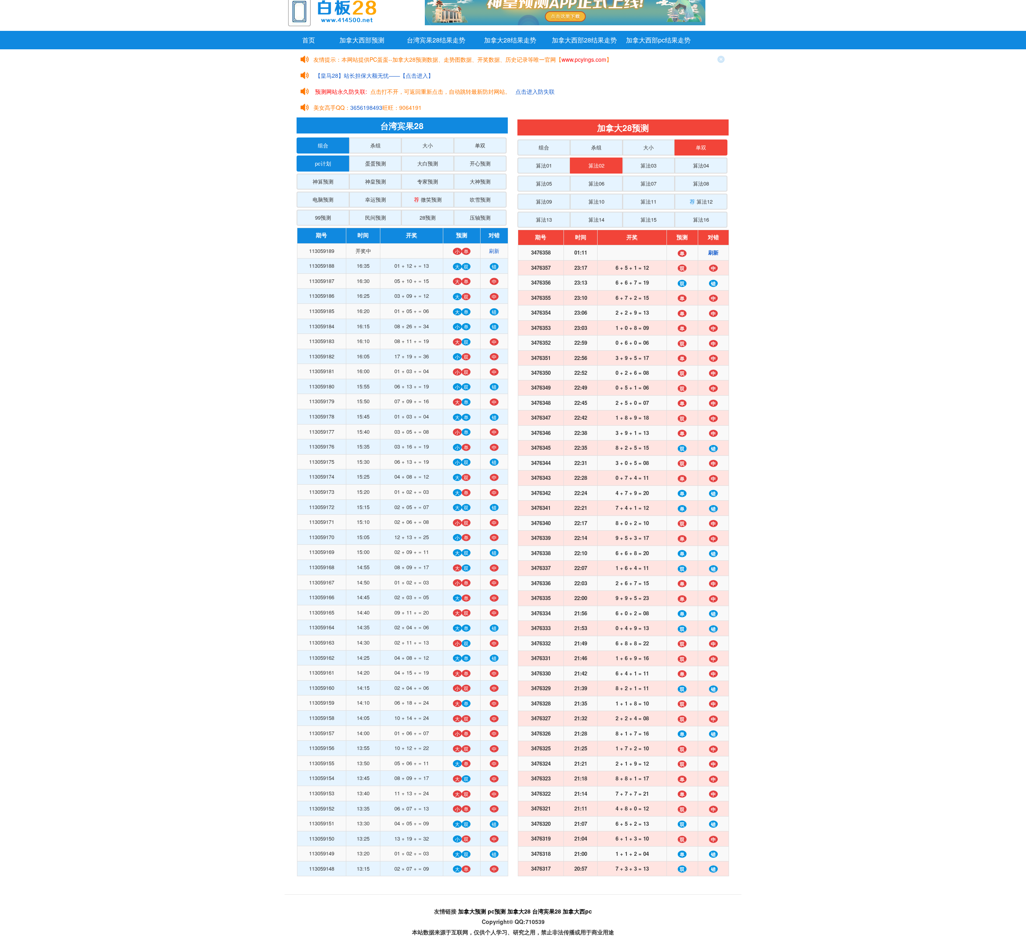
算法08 (701, 183)
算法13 (544, 219)
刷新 (494, 251)
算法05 (544, 183)
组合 (323, 145)
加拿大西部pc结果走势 (658, 39)
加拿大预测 (472, 911)
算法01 (544, 165)
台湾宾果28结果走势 (436, 39)
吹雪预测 (480, 199)
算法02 (596, 165)
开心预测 (480, 163)
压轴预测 (480, 217)
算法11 (648, 201)
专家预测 (427, 181)
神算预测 (323, 181)
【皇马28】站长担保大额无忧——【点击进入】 (374, 75)
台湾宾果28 (546, 911)
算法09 (544, 201)
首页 (308, 39)
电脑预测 (323, 199)
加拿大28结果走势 (510, 39)
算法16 (701, 219)
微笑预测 (428, 199)
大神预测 (480, 181)
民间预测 (375, 217)
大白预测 (427, 163)
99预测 (323, 217)
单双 (480, 145)
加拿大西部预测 (361, 39)
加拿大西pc (577, 911)
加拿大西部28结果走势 (584, 39)
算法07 (648, 183)
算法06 (596, 183)
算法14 (596, 219)
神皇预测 (375, 181)
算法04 (701, 165)
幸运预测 (375, 199)
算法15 (648, 219)
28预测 (428, 217)
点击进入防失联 (535, 91)
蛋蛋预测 (375, 163)
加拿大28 (519, 911)
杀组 (375, 145)
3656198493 (366, 107)
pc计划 (323, 163)
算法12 (701, 201)
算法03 (648, 165)
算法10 (596, 201)
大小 (427, 145)
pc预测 (497, 911)
